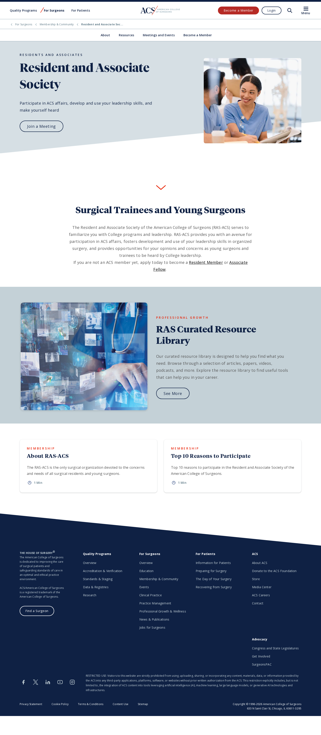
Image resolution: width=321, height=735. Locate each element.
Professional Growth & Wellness (162, 611)
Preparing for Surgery (211, 571)
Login (271, 10)
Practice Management (155, 603)
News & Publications (154, 619)
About (105, 35)
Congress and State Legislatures (275, 648)
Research (89, 595)
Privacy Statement (31, 704)
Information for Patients (213, 563)
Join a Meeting (41, 126)
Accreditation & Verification (102, 571)
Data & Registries (96, 587)
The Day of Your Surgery (213, 579)
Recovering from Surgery (214, 587)
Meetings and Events (159, 35)
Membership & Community (57, 24)
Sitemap (143, 704)
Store (256, 579)
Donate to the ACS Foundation (274, 571)
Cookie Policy (60, 704)
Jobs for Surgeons (152, 627)
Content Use (120, 704)
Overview (89, 563)
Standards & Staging (97, 579)
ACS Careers (261, 595)
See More (173, 393)
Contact (257, 603)
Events (144, 587)
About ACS (259, 563)
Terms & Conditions (90, 704)
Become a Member (238, 10)
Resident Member (206, 262)
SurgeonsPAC (262, 664)
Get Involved (261, 656)
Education (146, 571)
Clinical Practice (150, 595)
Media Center (261, 587)
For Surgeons (23, 24)
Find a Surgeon (36, 611)
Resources (126, 35)
